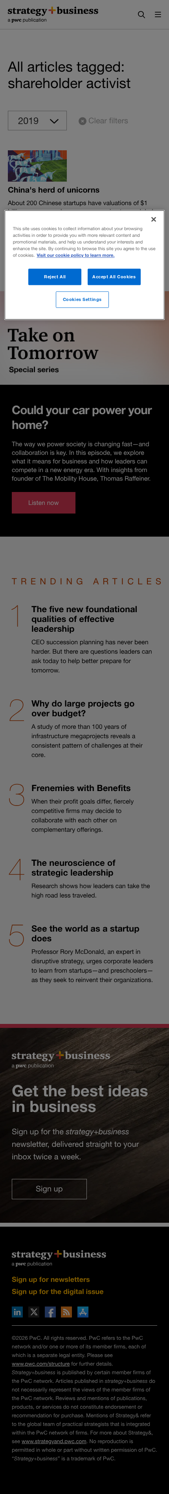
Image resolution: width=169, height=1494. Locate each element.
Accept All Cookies (114, 276)
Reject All (55, 276)
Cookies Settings (82, 299)
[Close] (153, 219)
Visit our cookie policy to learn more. (75, 255)
